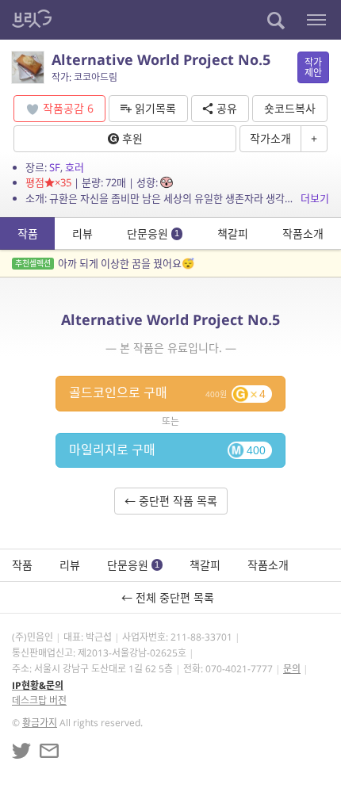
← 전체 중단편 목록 (170, 597)
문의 (292, 668)
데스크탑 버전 (39, 700)
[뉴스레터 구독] (49, 750)
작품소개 (303, 233)
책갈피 (232, 233)
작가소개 (270, 138)
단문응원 (153, 233)
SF (54, 167)
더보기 (315, 198)
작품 (27, 233)
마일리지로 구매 (167, 449)
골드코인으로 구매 (167, 392)
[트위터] (21, 750)
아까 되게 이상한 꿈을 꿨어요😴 (104, 263)
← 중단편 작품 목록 (171, 500)
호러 (74, 167)
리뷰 (82, 233)
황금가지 (39, 722)
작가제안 (313, 67)
